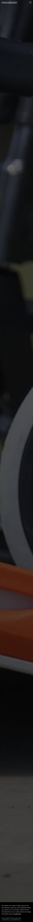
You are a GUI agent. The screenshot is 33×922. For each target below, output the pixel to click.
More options (15, 919)
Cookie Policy (17, 914)
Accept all (5, 919)
